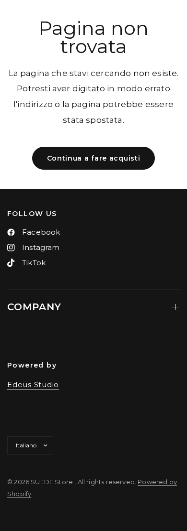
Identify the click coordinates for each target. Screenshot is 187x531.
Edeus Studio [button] (33, 384)
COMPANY (34, 307)
